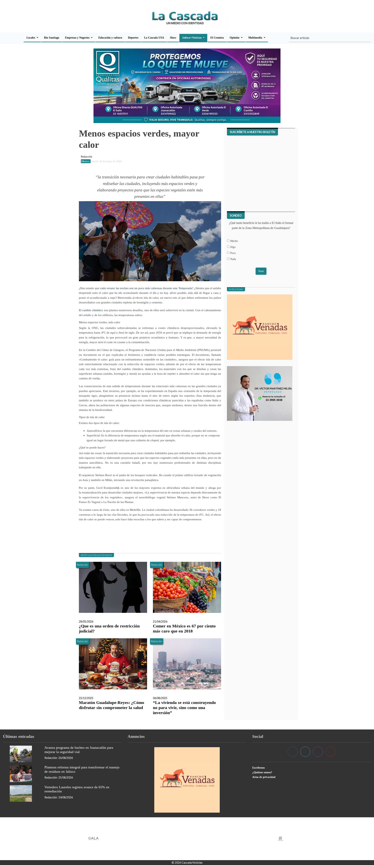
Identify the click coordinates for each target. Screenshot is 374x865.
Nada (232, 259)
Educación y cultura (110, 37)
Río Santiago (51, 37)
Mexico (85, 161)
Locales (31, 37)
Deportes (133, 37)
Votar (261, 271)
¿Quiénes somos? (262, 772)
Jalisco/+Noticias (192, 37)
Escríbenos (258, 767)
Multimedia (255, 37)
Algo (232, 246)
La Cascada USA (154, 37)
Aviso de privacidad (263, 777)
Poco (232, 253)
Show (173, 37)
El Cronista (217, 37)
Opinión (235, 37)
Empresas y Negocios (77, 37)
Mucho (233, 240)
